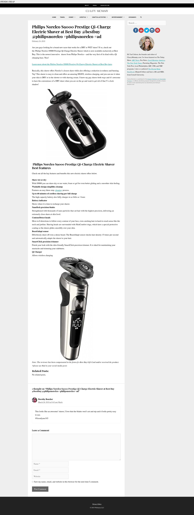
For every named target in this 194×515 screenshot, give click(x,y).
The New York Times (134, 63)
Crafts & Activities (99, 17)
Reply (61, 402)
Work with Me (105, 5)
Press (94, 5)
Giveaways (132, 17)
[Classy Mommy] (97, 10)
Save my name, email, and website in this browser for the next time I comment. (66, 481)
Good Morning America (156, 60)
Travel (62, 17)
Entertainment (117, 17)
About (87, 5)
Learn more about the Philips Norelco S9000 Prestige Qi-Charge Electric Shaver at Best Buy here (72, 64)
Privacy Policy (97, 504)
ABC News (135, 60)
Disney (71, 17)
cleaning (58, 190)
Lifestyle (83, 17)
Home (54, 17)
